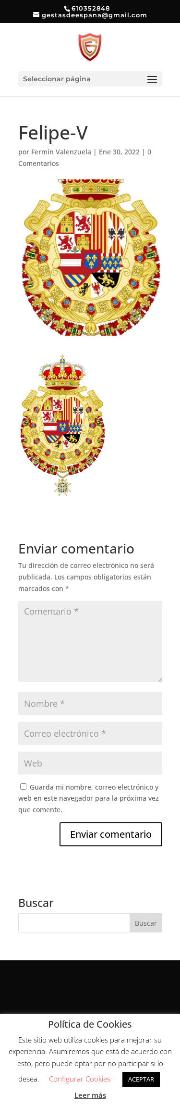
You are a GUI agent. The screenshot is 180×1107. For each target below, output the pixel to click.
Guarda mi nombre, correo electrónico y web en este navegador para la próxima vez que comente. (88, 798)
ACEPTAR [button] (141, 1079)
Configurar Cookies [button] (79, 1078)
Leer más (90, 1095)
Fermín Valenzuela (61, 151)
